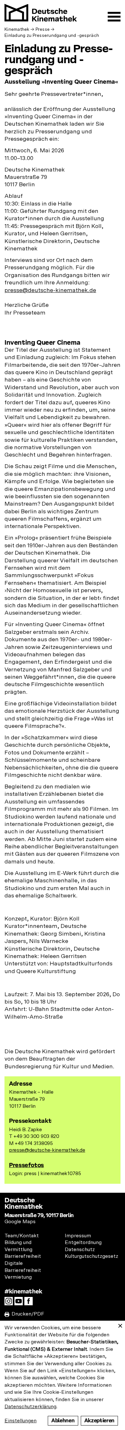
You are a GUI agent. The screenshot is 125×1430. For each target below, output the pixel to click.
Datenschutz (80, 1249)
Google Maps (20, 1221)
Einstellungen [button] (20, 1420)
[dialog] (62, 1375)
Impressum (78, 1235)
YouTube (20, 1303)
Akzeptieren (99, 1420)
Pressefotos (26, 1165)
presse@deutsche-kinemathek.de (50, 290)
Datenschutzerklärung (30, 1406)
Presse (43, 29)
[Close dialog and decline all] (120, 1325)
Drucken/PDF (28, 1313)
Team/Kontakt (21, 1235)
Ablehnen (62, 1420)
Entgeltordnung (83, 1242)
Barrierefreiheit (22, 1256)
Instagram (10, 1303)
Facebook (30, 1303)
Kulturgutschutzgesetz (91, 1256)
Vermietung (18, 1277)
